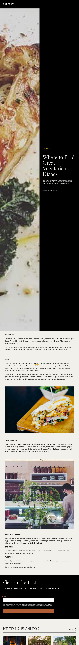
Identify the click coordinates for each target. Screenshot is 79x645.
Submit (28, 611)
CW (14, 444)
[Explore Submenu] (52, 4)
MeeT (37, 364)
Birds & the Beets (36, 543)
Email (4, 596)
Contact (73, 4)
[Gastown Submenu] (43, 4)
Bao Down (22, 551)
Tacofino (19, 563)
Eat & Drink (47, 148)
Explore (49, 4)
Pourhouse (61, 339)
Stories (58, 4)
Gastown (39, 4)
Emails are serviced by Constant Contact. (36, 606)
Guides (66, 4)
